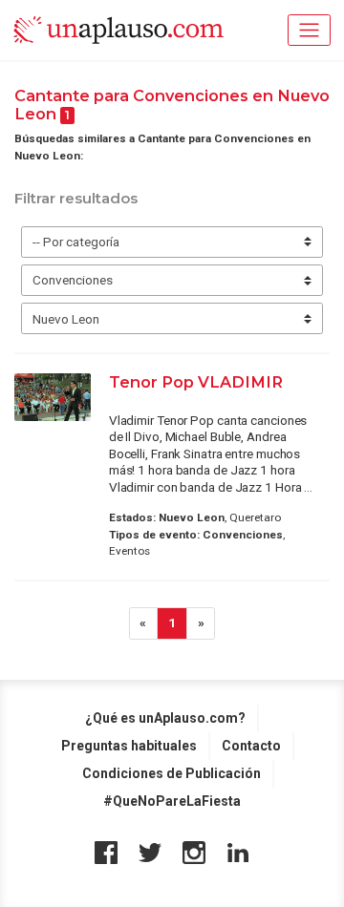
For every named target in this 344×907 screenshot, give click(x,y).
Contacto (251, 745)
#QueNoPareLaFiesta (172, 801)
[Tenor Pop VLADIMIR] (52, 397)
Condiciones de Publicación (171, 773)
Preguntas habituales (129, 745)
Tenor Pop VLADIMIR (196, 381)
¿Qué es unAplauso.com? (165, 718)
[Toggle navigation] (309, 30)
